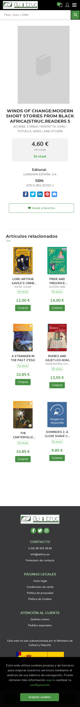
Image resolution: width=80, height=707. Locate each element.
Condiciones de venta (40, 587)
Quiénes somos (40, 619)
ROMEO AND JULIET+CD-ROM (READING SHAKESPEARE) (57, 358)
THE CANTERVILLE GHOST (23, 435)
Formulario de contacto (40, 560)
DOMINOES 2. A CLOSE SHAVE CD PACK (57, 434)
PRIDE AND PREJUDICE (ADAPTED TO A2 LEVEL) (57, 281)
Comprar (23, 308)
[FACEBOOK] (33, 531)
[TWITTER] (40, 531)
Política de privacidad (40, 593)
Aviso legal (40, 581)
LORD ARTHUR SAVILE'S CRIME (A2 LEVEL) (23, 281)
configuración (40, 685)
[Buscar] (75, 15)
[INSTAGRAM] (47, 531)
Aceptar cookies (39, 697)
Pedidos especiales (40, 625)
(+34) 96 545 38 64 (40, 548)
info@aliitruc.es (40, 554)
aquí (49, 680)
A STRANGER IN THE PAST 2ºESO (23, 358)
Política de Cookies (40, 599)
